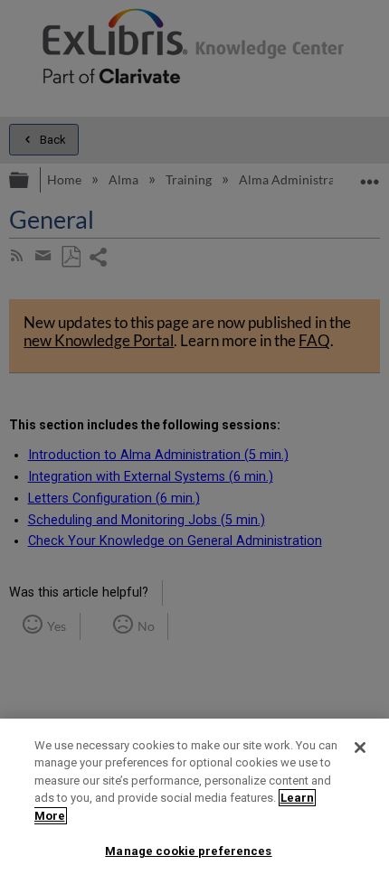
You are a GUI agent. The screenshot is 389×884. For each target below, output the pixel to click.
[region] (194, 801)
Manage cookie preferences (188, 851)
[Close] (360, 747)
